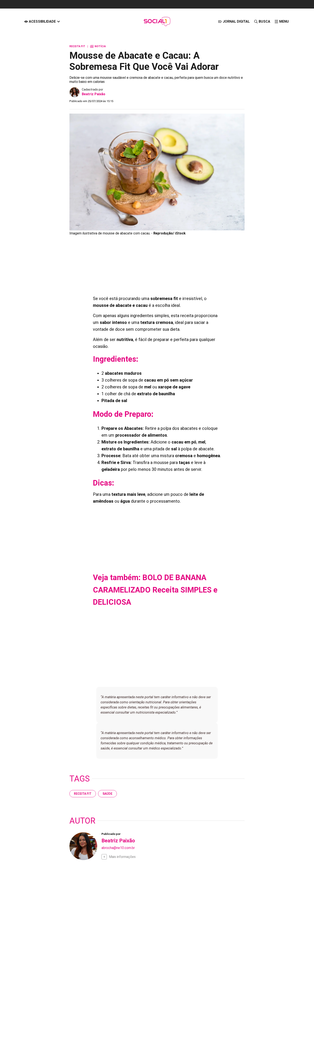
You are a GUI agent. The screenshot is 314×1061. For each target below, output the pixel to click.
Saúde (107, 793)
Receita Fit (82, 793)
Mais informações (122, 857)
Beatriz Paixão (93, 94)
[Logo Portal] (157, 21)
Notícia (98, 46)
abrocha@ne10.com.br (118, 848)
